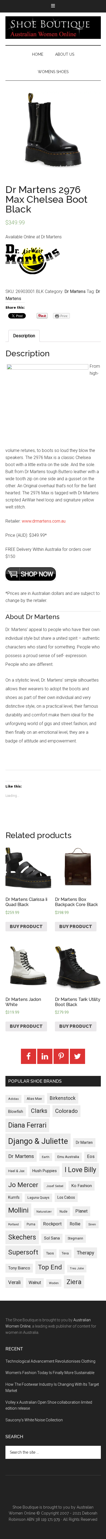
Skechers (22, 1237)
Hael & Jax (16, 1171)
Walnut (35, 1282)
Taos (50, 1253)
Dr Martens (75, 291)
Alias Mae (34, 1099)
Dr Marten (84, 1142)
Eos (91, 1156)
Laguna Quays (38, 1197)
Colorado (66, 1111)
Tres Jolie (77, 1268)
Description (24, 335)
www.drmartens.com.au (44, 521)
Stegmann (75, 1238)
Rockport (52, 1223)
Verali (14, 1282)
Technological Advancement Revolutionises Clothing (50, 1361)
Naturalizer (44, 1211)
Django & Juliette (38, 1141)
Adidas (13, 1099)
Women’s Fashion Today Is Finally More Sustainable (49, 1373)
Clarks (39, 1110)
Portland (13, 1224)
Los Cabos (66, 1197)
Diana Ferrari (27, 1125)
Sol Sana (52, 1238)
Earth (45, 1157)
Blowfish (15, 1111)
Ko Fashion (81, 1185)
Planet (81, 1211)
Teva (65, 1253)
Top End (50, 1267)
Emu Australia (68, 1157)
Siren (92, 1224)
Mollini (18, 1210)
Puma (31, 1224)
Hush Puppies (44, 1170)
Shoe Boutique (53, 27)
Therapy (85, 1253)
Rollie (75, 1223)
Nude (63, 1211)
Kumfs (14, 1197)
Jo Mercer (23, 1185)
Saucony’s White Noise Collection (34, 1420)
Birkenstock (63, 1098)
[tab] (24, 336)
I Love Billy (80, 1170)
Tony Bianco (19, 1268)
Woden (54, 1283)
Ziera (74, 1282)
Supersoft (23, 1252)
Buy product (26, 926)
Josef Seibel (54, 1186)
